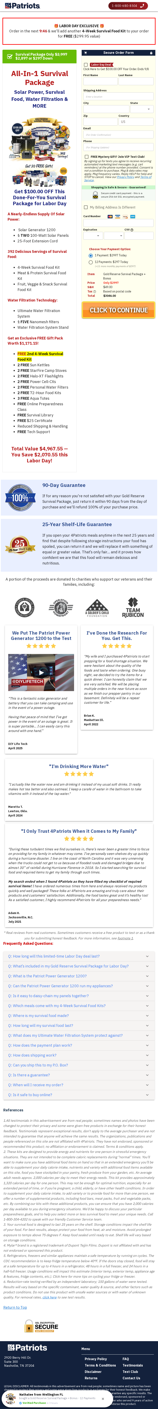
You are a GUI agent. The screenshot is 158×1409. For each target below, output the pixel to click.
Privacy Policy (125, 177)
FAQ (126, 1359)
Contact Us (131, 1378)
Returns (91, 1378)
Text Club (130, 1372)
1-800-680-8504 (124, 6)
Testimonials (133, 1365)
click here (49, 1297)
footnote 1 (125, 938)
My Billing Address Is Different (112, 207)
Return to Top (15, 1307)
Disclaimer (93, 1372)
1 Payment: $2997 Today (111, 255)
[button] (142, 109)
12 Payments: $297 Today (115, 264)
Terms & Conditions (100, 1365)
